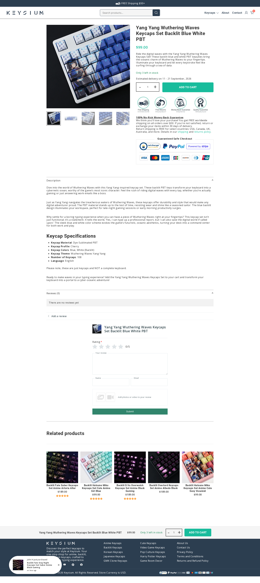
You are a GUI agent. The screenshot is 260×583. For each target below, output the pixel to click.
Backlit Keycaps (113, 547)
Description (53, 180)
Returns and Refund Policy (193, 560)
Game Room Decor (151, 560)
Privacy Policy (185, 552)
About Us (182, 543)
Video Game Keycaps (152, 547)
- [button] (140, 86)
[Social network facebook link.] (81, 564)
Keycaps (209, 12)
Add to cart (188, 87)
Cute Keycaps (148, 543)
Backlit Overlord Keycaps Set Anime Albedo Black (163, 487)
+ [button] (155, 86)
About (225, 12)
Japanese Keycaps (114, 556)
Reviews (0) (53, 293)
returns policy (202, 131)
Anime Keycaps (113, 543)
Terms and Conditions (190, 556)
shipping (183, 131)
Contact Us (183, 547)
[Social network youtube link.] (64, 564)
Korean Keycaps (113, 552)
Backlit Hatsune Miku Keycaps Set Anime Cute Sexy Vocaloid (198, 488)
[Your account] (246, 13)
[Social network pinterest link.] (73, 564)
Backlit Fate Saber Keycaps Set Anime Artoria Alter (62, 487)
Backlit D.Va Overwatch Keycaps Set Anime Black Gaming (130, 488)
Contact (237, 12)
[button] (125, 29)
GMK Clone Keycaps (115, 560)
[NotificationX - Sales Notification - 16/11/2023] (35, 565)
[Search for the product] (156, 12)
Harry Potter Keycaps (153, 556)
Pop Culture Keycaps (152, 552)
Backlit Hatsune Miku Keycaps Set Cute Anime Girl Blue (96, 488)
